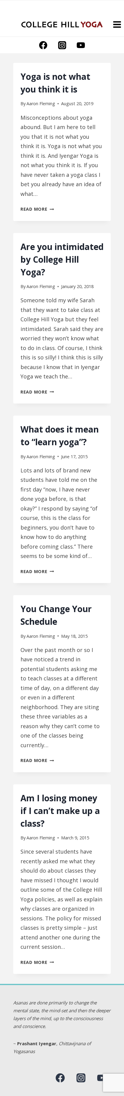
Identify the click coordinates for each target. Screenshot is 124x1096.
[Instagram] (62, 45)
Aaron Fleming (40, 103)
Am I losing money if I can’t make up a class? (60, 810)
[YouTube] (81, 45)
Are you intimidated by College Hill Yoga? (62, 259)
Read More (37, 209)
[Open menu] (117, 24)
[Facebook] (43, 45)
